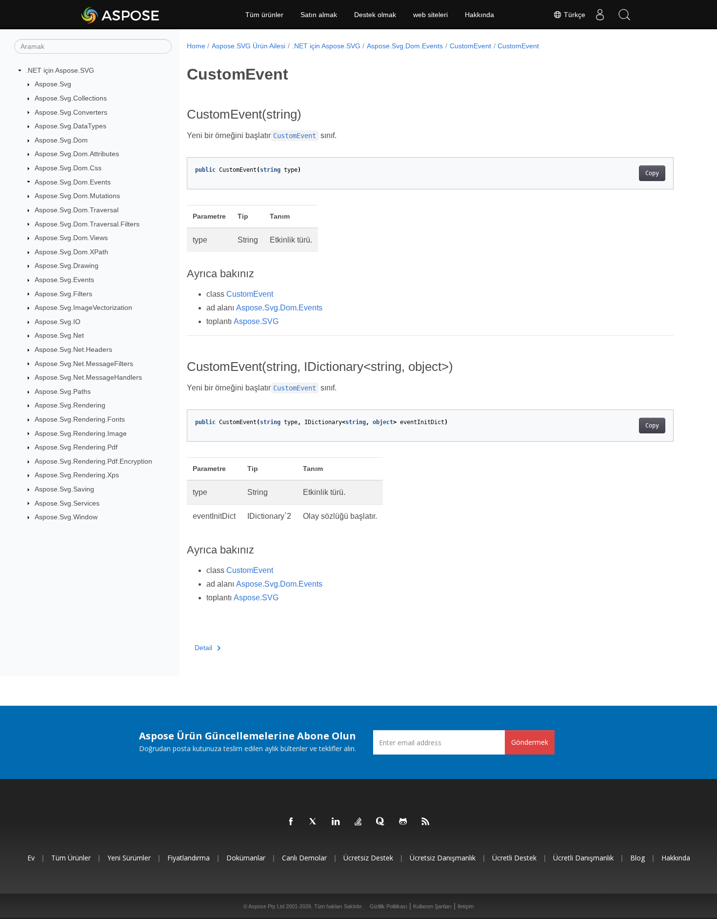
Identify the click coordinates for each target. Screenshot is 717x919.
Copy (652, 173)
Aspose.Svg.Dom (61, 140)
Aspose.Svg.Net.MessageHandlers (88, 377)
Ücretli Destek (514, 857)
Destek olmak (375, 15)
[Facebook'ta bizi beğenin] (291, 822)
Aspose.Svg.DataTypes (70, 126)
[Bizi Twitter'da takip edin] (313, 822)
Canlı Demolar (304, 857)
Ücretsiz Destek (368, 857)
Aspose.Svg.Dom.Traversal (77, 210)
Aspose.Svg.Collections (71, 98)
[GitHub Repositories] (403, 822)
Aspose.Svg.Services (67, 503)
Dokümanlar (245, 857)
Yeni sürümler (129, 857)
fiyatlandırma (188, 857)
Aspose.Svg (53, 84)
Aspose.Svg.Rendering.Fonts (80, 419)
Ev (31, 857)
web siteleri (430, 15)
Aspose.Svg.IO (57, 322)
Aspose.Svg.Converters (71, 112)
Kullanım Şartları (432, 906)
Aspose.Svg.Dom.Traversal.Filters (87, 224)
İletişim (466, 906)
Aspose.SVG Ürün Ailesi (248, 46)
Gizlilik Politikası (388, 906)
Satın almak (318, 15)
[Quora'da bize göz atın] (381, 822)
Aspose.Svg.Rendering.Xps (77, 475)
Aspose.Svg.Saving (64, 489)
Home (196, 46)
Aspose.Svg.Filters (63, 294)
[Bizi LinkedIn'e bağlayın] (336, 822)
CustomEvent (470, 46)
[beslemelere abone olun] (425, 822)
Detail (203, 648)
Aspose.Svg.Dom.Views (71, 238)
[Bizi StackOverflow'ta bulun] (358, 822)
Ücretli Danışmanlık (583, 857)
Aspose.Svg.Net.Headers (73, 349)
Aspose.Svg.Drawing (67, 265)
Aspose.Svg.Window (66, 517)
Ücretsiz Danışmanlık (443, 857)
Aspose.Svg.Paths (63, 391)
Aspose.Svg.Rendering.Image (81, 433)
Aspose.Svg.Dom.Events (73, 182)
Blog (637, 857)
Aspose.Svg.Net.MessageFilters (84, 364)
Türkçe (573, 15)
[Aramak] (624, 14)
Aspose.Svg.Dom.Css (68, 168)
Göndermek (529, 742)
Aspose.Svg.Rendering (70, 405)
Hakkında (479, 15)
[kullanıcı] (600, 14)
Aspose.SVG (256, 321)
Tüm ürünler (264, 15)
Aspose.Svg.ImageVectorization (83, 307)
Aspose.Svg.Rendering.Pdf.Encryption (93, 461)
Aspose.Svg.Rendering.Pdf (76, 447)
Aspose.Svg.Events (64, 280)
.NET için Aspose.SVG (60, 70)
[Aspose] (120, 14)
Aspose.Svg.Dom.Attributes (77, 154)
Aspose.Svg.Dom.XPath (71, 252)
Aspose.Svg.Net (59, 335)
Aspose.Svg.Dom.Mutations (77, 196)
